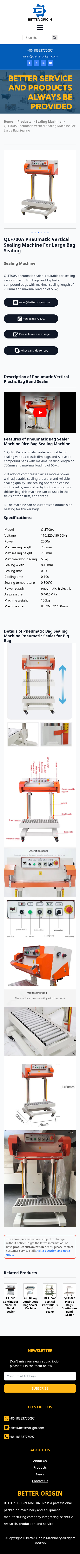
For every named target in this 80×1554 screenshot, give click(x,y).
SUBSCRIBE (40, 1388)
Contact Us (40, 1481)
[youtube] (50, 63)
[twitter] (36, 63)
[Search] (54, 37)
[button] (32, 232)
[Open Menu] (40, 28)
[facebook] (29, 63)
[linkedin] (43, 63)
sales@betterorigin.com (40, 56)
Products (40, 1467)
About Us (40, 1461)
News (40, 1474)
